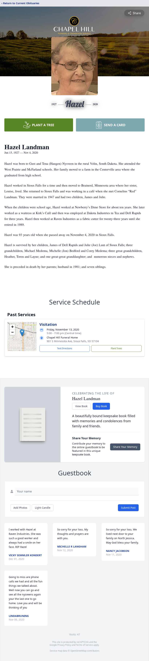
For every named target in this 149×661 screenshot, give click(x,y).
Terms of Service (84, 644)
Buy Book (101, 406)
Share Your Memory (125, 447)
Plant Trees (116, 348)
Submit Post (128, 507)
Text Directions (64, 348)
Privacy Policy (64, 644)
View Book (81, 406)
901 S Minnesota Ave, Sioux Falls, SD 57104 (73, 341)
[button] (22, 332)
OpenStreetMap (78, 650)
